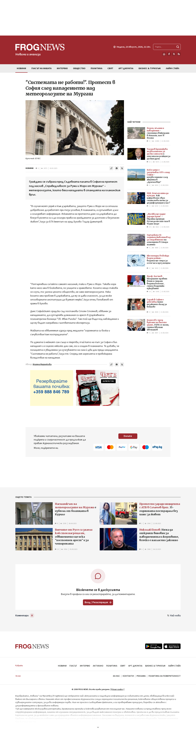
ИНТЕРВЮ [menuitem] (62, 68)
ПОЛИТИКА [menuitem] (96, 68)
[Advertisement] (98, 17)
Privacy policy (117, 689)
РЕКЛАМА (141, 676)
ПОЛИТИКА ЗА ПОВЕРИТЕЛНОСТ (165, 676)
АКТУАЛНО (98, 665)
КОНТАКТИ (128, 676)
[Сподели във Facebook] (117, 168)
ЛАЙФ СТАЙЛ (174, 665)
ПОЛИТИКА (111, 665)
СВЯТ (122, 665)
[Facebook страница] (169, 54)
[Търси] (177, 47)
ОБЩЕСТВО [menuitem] (79, 68)
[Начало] (164, 54)
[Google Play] (153, 646)
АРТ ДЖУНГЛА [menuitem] (126, 68)
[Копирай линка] (111, 168)
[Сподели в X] (122, 168)
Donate (128, 436)
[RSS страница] (179, 54)
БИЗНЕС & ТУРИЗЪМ (155, 665)
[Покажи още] (98, 727)
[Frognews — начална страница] (32, 646)
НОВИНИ (29, 168)
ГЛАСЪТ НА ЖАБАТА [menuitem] (41, 68)
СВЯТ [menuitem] (110, 68)
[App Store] (172, 646)
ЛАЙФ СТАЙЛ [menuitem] (172, 68)
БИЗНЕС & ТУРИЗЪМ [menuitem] (150, 68)
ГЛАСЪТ (73, 665)
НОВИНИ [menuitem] (21, 68)
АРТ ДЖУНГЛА (135, 665)
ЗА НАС (116, 676)
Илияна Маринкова (42, 364)
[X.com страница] (174, 54)
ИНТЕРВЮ (85, 665)
